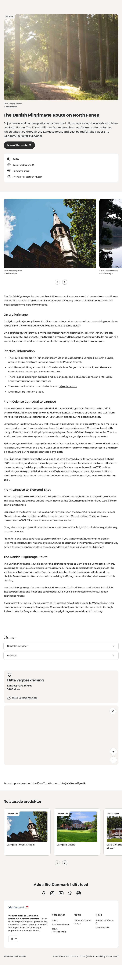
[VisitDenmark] (18, 907)
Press (55, 920)
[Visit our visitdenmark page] (61, 893)
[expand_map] (113, 711)
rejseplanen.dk (68, 386)
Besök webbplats (21, 165)
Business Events (60, 924)
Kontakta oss (102, 927)
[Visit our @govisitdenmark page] (69, 893)
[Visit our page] (52, 893)
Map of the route (17, 145)
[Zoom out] (113, 759)
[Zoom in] (113, 751)
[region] (61, 735)
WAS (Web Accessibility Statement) (99, 956)
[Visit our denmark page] (43, 893)
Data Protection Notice (65, 956)
